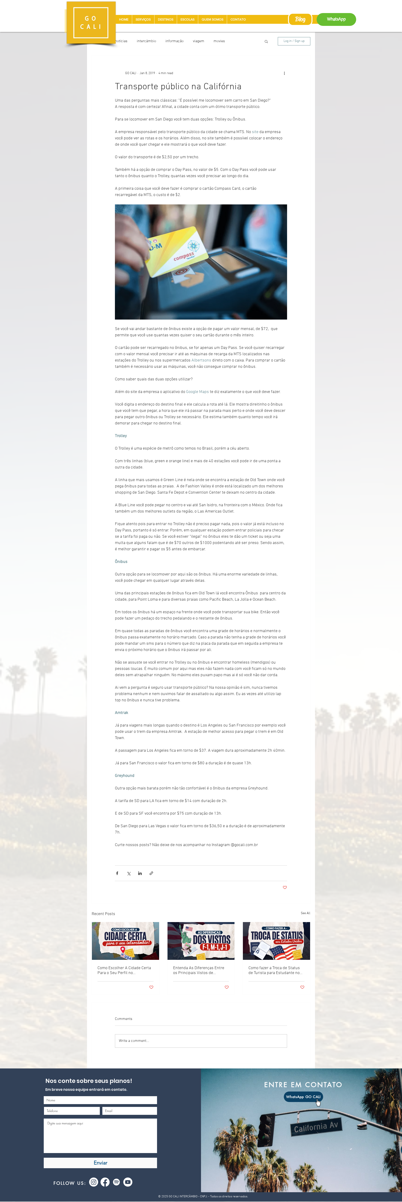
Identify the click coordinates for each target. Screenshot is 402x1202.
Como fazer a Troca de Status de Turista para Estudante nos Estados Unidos (275, 970)
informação (174, 41)
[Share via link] (151, 873)
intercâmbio (146, 41)
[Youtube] (127, 1182)
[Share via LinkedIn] (140, 873)
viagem (198, 41)
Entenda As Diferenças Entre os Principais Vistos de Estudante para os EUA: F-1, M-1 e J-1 (201, 970)
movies (219, 41)
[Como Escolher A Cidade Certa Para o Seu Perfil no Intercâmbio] (125, 941)
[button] (266, 41)
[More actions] (284, 73)
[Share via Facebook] (117, 873)
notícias (121, 41)
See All (305, 913)
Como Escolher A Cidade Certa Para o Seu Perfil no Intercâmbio (124, 970)
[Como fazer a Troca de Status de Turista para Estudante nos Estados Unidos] (276, 941)
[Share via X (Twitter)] (128, 873)
